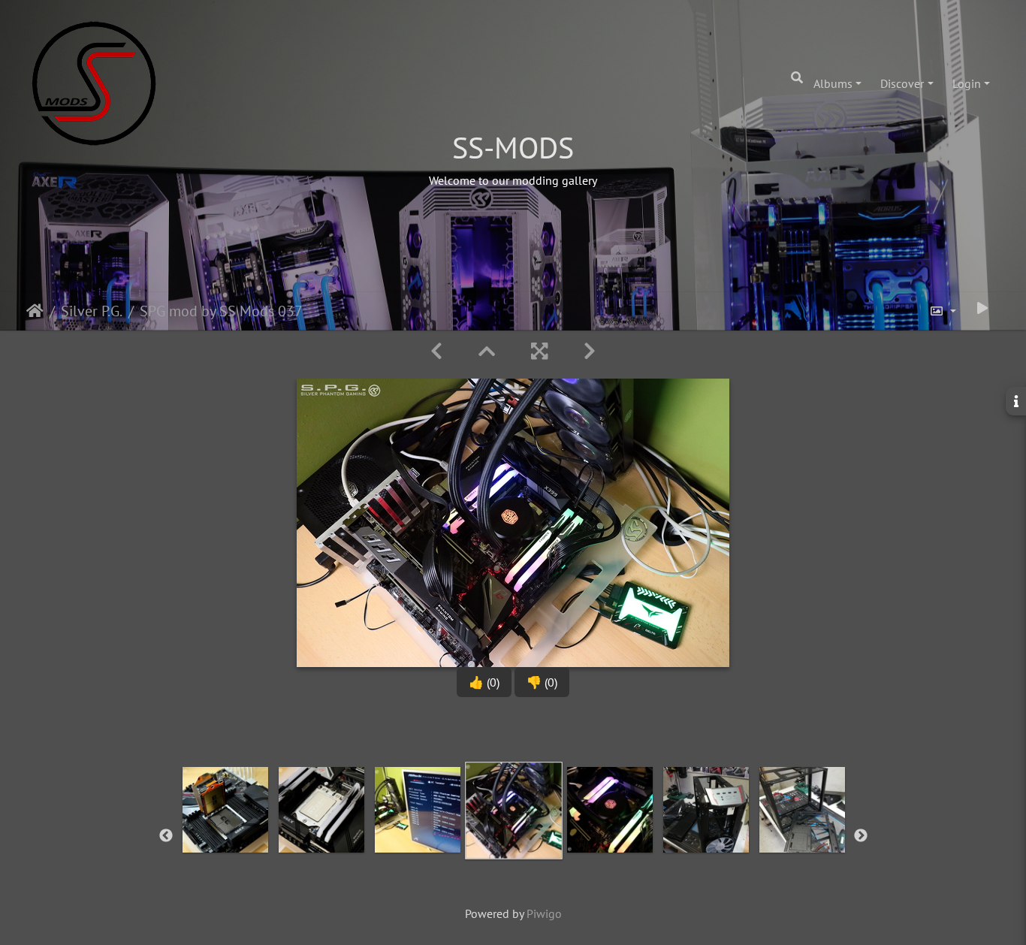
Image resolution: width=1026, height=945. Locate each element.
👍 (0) (484, 682)
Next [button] (860, 836)
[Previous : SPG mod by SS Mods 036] (436, 351)
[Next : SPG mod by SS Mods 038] (590, 351)
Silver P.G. (91, 311)
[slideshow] (982, 308)
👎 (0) (542, 682)
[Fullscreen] (539, 351)
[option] (225, 833)
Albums (832, 83)
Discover (902, 83)
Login (966, 83)
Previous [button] (166, 836)
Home (35, 311)
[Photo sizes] (942, 311)
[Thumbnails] (486, 351)
